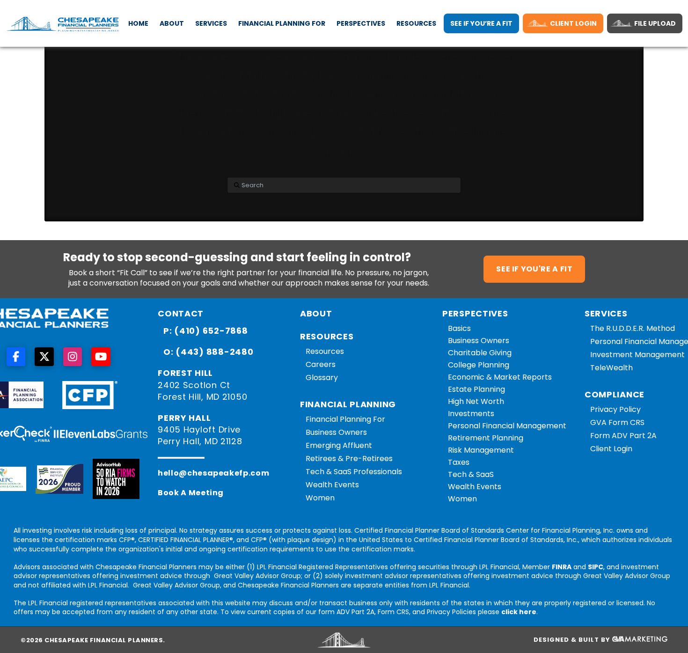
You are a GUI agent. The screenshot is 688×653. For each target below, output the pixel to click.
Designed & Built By (573, 640)
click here (518, 611)
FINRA (561, 567)
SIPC (595, 567)
